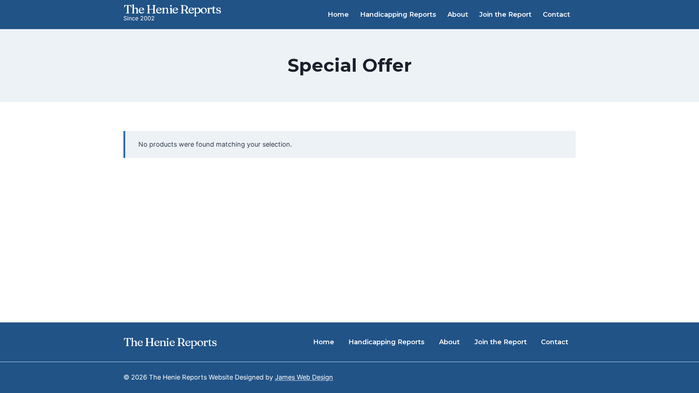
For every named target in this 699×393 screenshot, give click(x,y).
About (457, 15)
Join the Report (505, 15)
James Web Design (304, 377)
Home (338, 15)
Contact (556, 15)
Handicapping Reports (398, 15)
